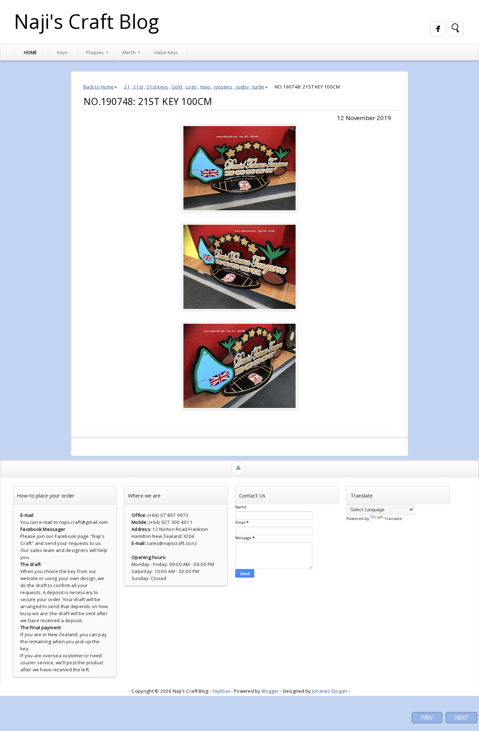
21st (138, 87)
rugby (242, 87)
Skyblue (221, 691)
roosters (223, 87)
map (205, 87)
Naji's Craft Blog (86, 21)
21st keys (157, 87)
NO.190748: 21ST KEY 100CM (147, 101)
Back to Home (98, 87)
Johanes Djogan (330, 691)
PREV (427, 718)
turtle (258, 87)
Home (30, 52)
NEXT (461, 718)
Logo (191, 87)
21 (127, 87)
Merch (129, 52)
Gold (176, 87)
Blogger (270, 691)
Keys (62, 52)
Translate (393, 518)
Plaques (95, 52)
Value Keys (166, 52)
